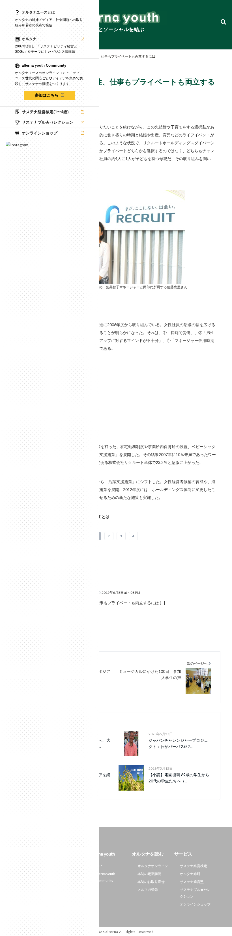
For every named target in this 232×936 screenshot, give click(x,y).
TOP (98, 866)
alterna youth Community (105, 877)
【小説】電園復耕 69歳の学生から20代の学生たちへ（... (179, 777)
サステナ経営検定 (193, 866)
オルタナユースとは (38, 12)
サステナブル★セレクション (195, 892)
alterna (112, 932)
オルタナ (29, 39)
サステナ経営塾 (192, 882)
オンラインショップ (195, 904)
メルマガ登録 (148, 889)
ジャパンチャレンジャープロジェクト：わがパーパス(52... (178, 743)
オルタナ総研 (190, 874)
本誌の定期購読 (149, 874)
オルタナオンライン (153, 866)
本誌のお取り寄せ (151, 882)
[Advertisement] (116, 391)
